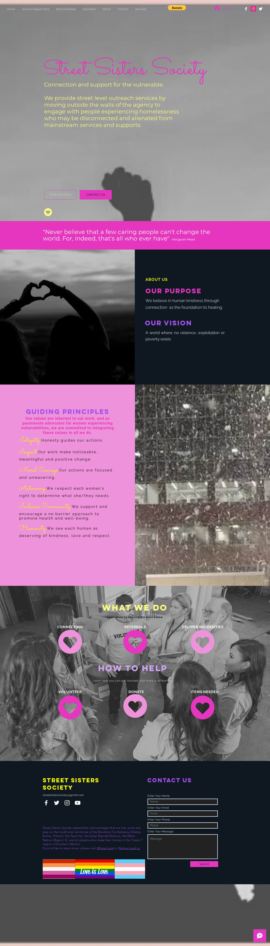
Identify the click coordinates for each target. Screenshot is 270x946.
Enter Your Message (160, 831)
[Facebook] (246, 8)
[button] (177, 7)
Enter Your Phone (158, 819)
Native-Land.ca (129, 848)
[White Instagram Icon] (67, 802)
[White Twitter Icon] (56, 802)
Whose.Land (105, 848)
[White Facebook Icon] (46, 802)
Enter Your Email (158, 807)
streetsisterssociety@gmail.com (63, 795)
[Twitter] (260, 8)
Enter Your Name (158, 795)
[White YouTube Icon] (77, 802)
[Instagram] (253, 8)
